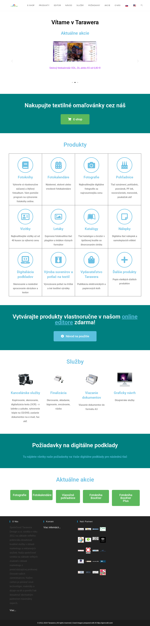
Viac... (13, 610)
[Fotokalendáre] (58, 165)
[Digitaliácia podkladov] (25, 260)
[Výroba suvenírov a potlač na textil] (58, 260)
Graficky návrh (125, 393)
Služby (75, 361)
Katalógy (91, 229)
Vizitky (25, 229)
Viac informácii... (52, 527)
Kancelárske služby (25, 393)
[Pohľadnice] (124, 165)
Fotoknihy (25, 177)
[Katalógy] (91, 216)
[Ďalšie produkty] (124, 260)
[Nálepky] (124, 216)
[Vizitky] (25, 216)
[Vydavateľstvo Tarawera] (91, 260)
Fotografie (91, 177)
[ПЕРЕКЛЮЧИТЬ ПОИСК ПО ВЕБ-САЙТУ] (142, 5)
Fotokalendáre (58, 177)
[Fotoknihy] (25, 165)
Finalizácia (58, 393)
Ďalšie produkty (124, 272)
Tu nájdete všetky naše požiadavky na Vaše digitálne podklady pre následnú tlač (75, 456)
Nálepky (125, 229)
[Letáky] (58, 216)
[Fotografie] (91, 165)
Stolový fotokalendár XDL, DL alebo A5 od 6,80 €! (75, 68)
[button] (12, 61)
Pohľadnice (124, 177)
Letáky (58, 229)
